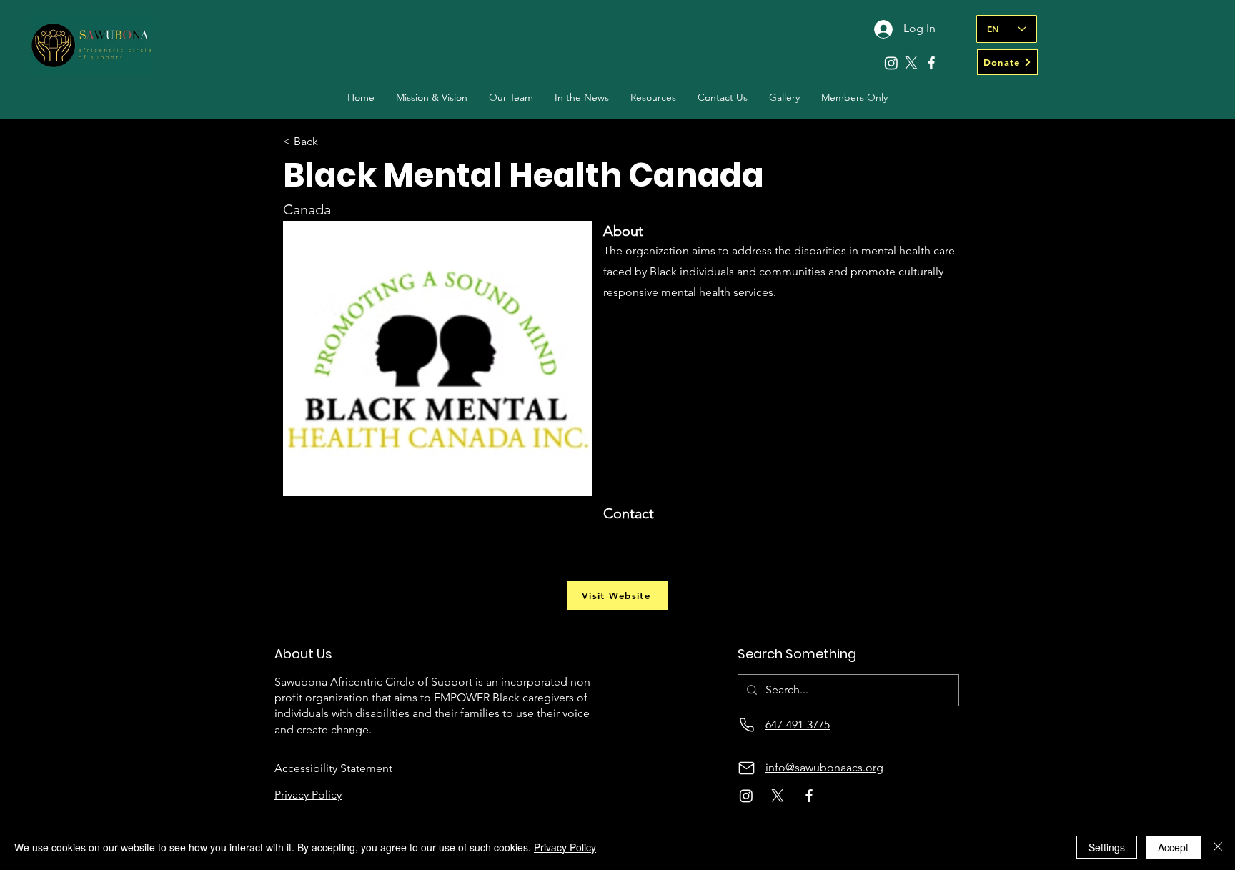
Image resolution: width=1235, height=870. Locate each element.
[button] (511, 97)
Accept (1173, 847)
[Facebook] (931, 62)
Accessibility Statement (333, 768)
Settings (1106, 847)
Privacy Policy (565, 847)
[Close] (1217, 847)
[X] (911, 62)
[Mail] (746, 768)
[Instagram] (891, 62)
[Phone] (746, 725)
